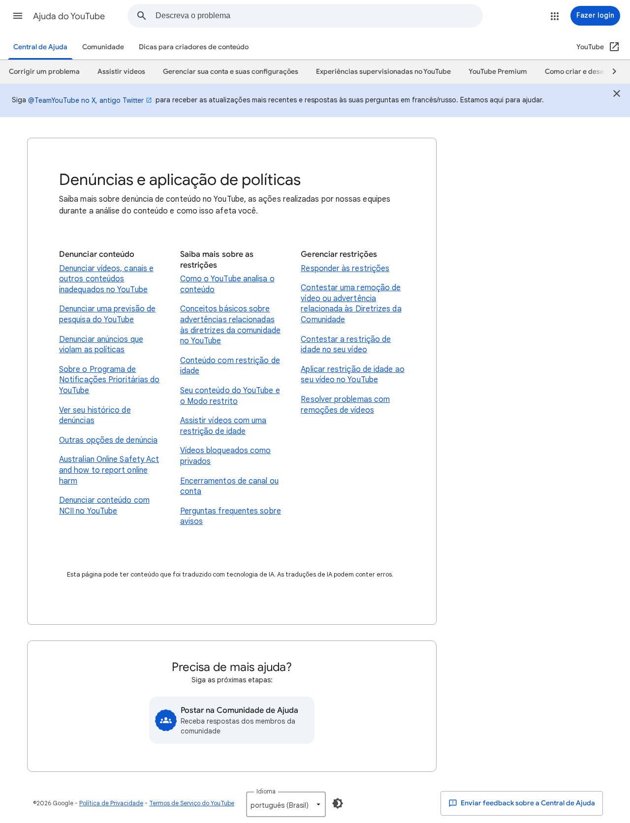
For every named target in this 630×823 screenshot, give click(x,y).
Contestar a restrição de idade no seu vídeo (346, 345)
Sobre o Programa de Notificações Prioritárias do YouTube (109, 380)
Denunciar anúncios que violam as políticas (101, 345)
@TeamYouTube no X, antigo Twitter (86, 100)
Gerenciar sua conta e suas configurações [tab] (230, 71)
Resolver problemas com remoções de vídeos (345, 405)
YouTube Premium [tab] (498, 71)
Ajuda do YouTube (69, 16)
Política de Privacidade (111, 803)
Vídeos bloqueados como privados (225, 456)
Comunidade (103, 47)
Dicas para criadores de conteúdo (194, 47)
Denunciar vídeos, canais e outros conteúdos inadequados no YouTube (106, 279)
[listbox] (286, 804)
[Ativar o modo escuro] (337, 803)
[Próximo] (610, 72)
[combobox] (319, 15)
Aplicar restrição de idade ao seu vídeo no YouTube (352, 375)
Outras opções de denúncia (108, 440)
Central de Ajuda (40, 47)
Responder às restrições (345, 269)
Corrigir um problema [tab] (44, 71)
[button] (18, 16)
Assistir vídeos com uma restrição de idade (223, 426)
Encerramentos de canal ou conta (229, 486)
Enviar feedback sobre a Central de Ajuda (527, 803)
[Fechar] (617, 95)
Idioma (266, 791)
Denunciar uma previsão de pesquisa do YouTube (107, 314)
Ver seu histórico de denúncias (95, 415)
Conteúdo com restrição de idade (230, 366)
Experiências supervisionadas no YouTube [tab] (383, 71)
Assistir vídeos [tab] (121, 71)
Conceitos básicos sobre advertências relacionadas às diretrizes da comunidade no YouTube (230, 325)
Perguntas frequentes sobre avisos (230, 516)
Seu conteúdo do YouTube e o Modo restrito (230, 396)
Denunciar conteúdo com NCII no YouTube (104, 505)
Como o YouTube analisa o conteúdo (227, 284)
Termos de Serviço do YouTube (191, 803)
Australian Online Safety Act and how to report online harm (109, 470)
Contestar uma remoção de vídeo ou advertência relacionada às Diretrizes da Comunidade (351, 304)
